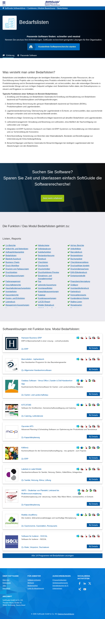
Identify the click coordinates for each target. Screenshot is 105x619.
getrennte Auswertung (47, 285)
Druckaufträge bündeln (79, 265)
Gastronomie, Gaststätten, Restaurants (40, 526)
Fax (39, 281)
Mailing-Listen (76, 302)
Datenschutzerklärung (66, 614)
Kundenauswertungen (47, 298)
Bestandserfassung (46, 255)
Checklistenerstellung (79, 262)
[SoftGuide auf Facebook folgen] (79, 583)
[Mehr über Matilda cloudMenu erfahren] (52, 520)
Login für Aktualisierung (36, 588)
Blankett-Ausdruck (13, 259)
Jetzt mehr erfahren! (52, 198)
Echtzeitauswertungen (15, 276)
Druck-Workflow (12, 265)
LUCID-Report (44, 302)
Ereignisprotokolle (77, 276)
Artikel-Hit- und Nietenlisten (17, 249)
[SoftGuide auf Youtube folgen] (84, 589)
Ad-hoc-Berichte (77, 245)
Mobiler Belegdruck (46, 305)
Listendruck (10, 302)
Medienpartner (33, 586)
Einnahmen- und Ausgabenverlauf (45, 277)
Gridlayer (74, 285)
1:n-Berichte (11, 245)
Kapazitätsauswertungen (48, 291)
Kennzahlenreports (78, 295)
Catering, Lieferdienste (33, 416)
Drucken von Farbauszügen (17, 269)
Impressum (6, 588)
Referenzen (7, 583)
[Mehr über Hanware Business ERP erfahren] (52, 343)
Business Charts (12, 262)
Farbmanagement (13, 281)
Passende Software (28, 55)
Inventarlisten (11, 291)
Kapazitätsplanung (32, 437)
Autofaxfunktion (44, 252)
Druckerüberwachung (79, 269)
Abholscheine (43, 245)
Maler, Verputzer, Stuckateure (36, 547)
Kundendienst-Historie (79, 298)
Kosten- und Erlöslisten (15, 298)
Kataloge (41, 295)
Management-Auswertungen (17, 305)
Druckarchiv (43, 265)
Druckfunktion (11, 272)
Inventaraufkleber (45, 288)
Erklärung (10, 55)
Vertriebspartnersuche (60, 583)
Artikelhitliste (75, 249)
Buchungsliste (76, 259)
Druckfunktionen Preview (48, 272)
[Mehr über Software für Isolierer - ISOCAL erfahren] (52, 541)
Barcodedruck (76, 252)
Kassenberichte (12, 295)
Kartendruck (75, 291)
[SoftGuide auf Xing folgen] (79, 589)
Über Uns (6, 580)
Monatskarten (76, 305)
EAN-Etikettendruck (78, 272)
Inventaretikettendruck (79, 288)
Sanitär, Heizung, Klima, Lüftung (37, 480)
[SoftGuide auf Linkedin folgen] (84, 583)
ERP (26, 349)
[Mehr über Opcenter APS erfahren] (52, 431)
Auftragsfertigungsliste (15, 252)
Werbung (31, 583)
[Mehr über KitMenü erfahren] (52, 452)
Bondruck (42, 259)
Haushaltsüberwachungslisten (18, 288)
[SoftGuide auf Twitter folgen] (89, 583)
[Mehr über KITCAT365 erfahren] (52, 410)
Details (94, 348)
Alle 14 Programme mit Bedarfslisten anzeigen (53, 556)
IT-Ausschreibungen (59, 580)
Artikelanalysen (44, 249)
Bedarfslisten (62, 8)
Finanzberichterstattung (80, 281)
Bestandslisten (76, 255)
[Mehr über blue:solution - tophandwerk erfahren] (52, 364)
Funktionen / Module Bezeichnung (41, 8)
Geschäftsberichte (13, 285)
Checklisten (43, 262)
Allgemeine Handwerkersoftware (37, 370)
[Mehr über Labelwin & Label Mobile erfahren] (52, 474)
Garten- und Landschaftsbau (36, 395)
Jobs (4, 586)
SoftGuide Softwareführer (15, 8)
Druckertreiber (44, 269)
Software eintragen (34, 580)
